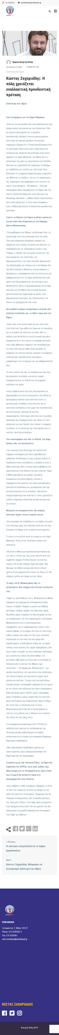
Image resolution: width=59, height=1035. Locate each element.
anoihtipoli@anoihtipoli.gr (31, 3)
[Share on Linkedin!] (35, 829)
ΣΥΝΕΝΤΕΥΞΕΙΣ (33, 67)
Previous (11, 842)
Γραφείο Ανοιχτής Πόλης (22, 62)
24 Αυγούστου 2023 (14, 67)
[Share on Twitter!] (22, 829)
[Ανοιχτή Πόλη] (10, 11)
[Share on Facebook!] (16, 829)
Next (8, 860)
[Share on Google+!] (29, 829)
